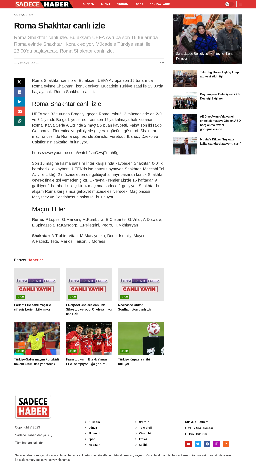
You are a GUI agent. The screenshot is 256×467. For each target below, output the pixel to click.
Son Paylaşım (160, 4)
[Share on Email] (19, 111)
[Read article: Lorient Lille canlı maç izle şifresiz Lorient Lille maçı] (37, 284)
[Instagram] (216, 444)
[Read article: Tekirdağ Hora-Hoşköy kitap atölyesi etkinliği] (185, 78)
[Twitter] (198, 444)
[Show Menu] (240, 4)
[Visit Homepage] (44, 4)
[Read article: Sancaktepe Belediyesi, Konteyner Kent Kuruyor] (207, 39)
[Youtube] (188, 444)
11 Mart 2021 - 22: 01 (26, 62)
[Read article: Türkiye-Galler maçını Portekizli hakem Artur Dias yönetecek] (37, 338)
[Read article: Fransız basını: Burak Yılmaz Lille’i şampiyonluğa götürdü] (89, 338)
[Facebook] (207, 444)
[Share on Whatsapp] (19, 121)
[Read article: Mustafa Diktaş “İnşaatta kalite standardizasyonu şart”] (185, 145)
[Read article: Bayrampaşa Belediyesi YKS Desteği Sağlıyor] (185, 100)
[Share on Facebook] (19, 92)
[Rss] (226, 444)
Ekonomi (123, 4)
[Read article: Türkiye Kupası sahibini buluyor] (141, 338)
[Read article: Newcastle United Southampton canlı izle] (141, 284)
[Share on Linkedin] (19, 102)
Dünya (105, 4)
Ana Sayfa (19, 14)
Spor (139, 4)
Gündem (89, 4)
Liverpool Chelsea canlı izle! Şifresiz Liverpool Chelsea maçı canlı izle (89, 309)
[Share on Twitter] (19, 82)
